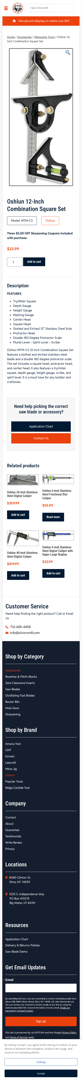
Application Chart (41, 426)
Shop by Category (24, 656)
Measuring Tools (44, 37)
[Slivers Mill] (18, 8)
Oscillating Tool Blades (20, 695)
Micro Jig (11, 769)
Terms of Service (19, 1037)
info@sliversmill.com (24, 633)
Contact (10, 817)
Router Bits (12, 702)
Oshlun (50, 221)
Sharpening (12, 714)
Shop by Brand (21, 730)
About (9, 823)
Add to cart (34, 261)
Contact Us (41, 438)
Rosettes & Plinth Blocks (21, 676)
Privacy (10, 849)
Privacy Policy (69, 1032)
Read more (53, 517)
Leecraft (10, 762)
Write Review (13, 842)
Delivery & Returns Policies (22, 945)
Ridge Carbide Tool (17, 788)
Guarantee (12, 830)
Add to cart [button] (18, 515)
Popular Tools (14, 781)
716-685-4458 (20, 627)
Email (9, 979)
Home (11, 37)
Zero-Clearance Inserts (20, 683)
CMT (8, 750)
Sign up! (41, 1021)
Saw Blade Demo (16, 951)
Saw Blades (12, 689)
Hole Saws (12, 708)
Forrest (9, 756)
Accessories (24, 37)
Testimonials (13, 836)
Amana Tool (13, 744)
